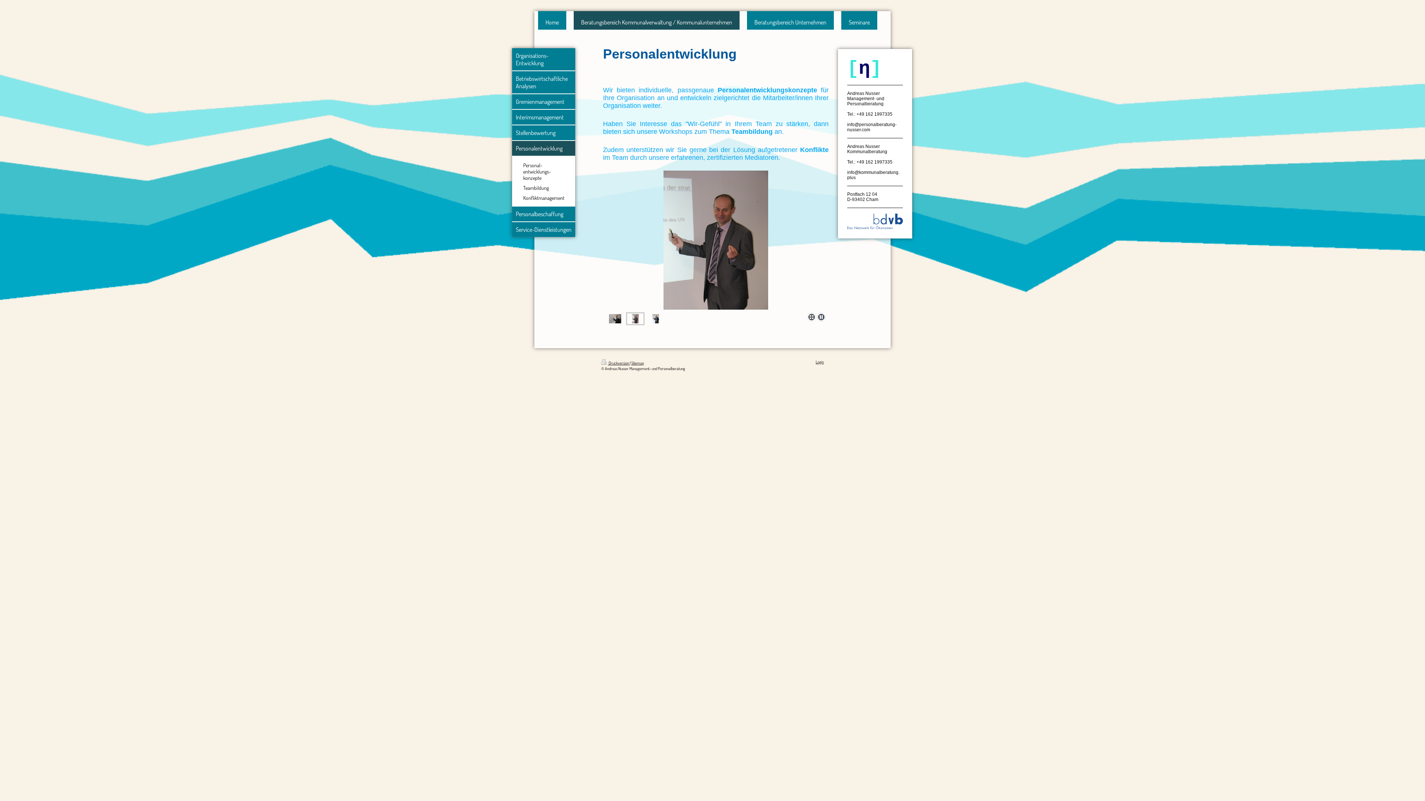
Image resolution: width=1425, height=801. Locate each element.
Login (820, 362)
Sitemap (637, 363)
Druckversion (619, 363)
